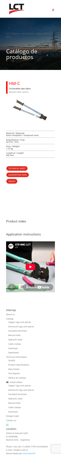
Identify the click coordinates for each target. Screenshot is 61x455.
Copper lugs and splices (19, 322)
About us (10, 314)
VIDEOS (11, 181)
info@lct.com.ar (20, 450)
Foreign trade (12, 416)
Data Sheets (14, 369)
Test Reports (14, 373)
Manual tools (14, 335)
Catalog (9, 318)
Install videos (15, 382)
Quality (11, 360)
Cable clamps (14, 344)
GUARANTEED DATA (17, 174)
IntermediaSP (29, 453)
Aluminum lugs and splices (21, 326)
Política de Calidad (17, 377)
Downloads (13, 352)
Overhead (13, 348)
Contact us (11, 420)
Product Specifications (18, 364)
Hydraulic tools (15, 339)
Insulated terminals (17, 330)
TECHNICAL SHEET (17, 168)
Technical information (16, 357)
